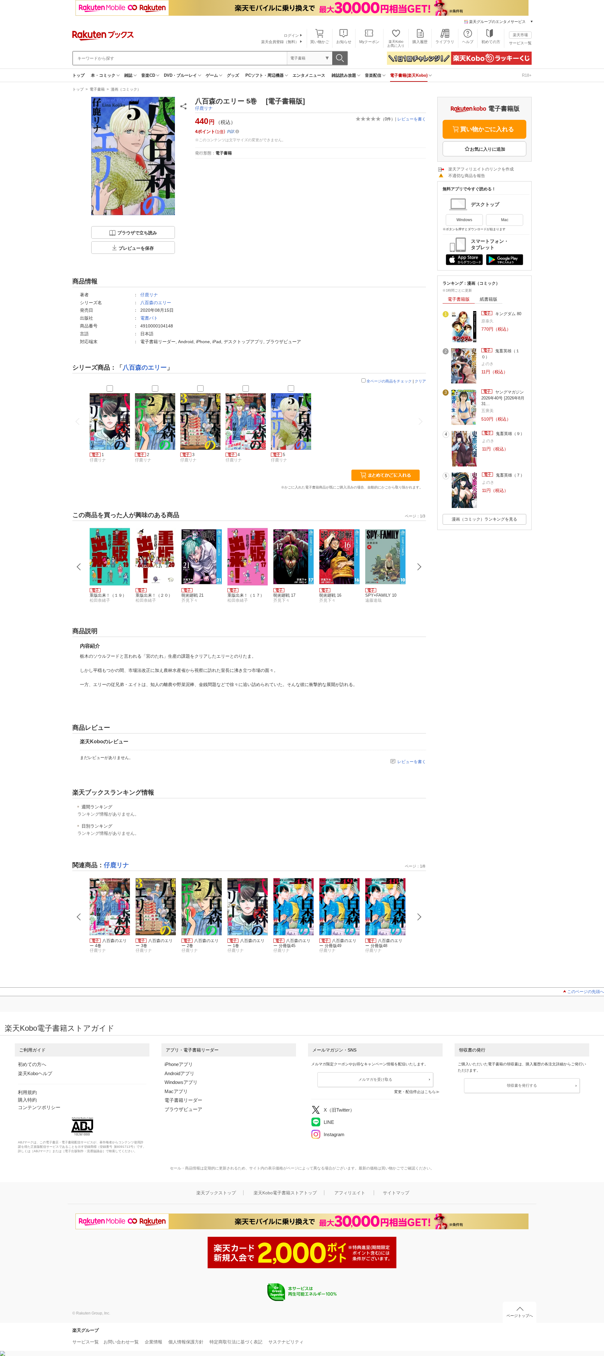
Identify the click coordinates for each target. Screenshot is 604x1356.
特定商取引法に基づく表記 (236, 1341)
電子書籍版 (459, 299)
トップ (78, 75)
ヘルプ (467, 42)
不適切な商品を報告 (466, 175)
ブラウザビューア (183, 1109)
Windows (464, 220)
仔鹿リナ (204, 108)
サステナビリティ (286, 1341)
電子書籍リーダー (183, 1100)
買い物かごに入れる (487, 129)
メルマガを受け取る (375, 1079)
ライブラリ (444, 42)
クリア (420, 381)
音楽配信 (373, 75)
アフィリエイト (349, 1192)
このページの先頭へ (585, 991)
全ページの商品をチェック (389, 381)
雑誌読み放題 (344, 75)
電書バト (149, 318)
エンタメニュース (309, 75)
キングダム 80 (507, 313)
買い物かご (319, 42)
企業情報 (153, 1341)
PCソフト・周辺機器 (264, 75)
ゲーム (212, 75)
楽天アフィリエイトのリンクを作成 (481, 169)
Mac (504, 220)
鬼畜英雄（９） (509, 433)
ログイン (291, 35)
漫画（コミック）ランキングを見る (484, 519)
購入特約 (27, 1099)
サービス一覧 (520, 43)
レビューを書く (411, 119)
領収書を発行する (522, 1085)
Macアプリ (176, 1091)
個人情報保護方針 (186, 1341)
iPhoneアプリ (179, 1064)
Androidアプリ (179, 1073)
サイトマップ (396, 1192)
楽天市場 (520, 35)
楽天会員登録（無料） (280, 42)
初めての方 (490, 42)
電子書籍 (97, 89)
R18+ (527, 75)
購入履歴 (420, 42)
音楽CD (148, 75)
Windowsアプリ (181, 1082)
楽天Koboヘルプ (35, 1073)
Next (419, 566)
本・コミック (103, 75)
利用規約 (27, 1092)
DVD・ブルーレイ (180, 75)
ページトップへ (519, 1316)
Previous (79, 566)
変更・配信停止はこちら (415, 1092)
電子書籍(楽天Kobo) (409, 75)
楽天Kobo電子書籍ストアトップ (285, 1192)
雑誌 (128, 75)
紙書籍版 (488, 299)
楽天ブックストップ (216, 1192)
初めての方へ (32, 1064)
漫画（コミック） (126, 89)
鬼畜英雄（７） (509, 475)
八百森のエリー (155, 302)
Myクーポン (369, 42)
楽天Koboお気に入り (396, 43)
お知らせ (343, 42)
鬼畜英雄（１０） (500, 354)
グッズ (233, 75)
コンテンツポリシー (39, 1107)
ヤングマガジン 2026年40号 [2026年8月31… (502, 398)
